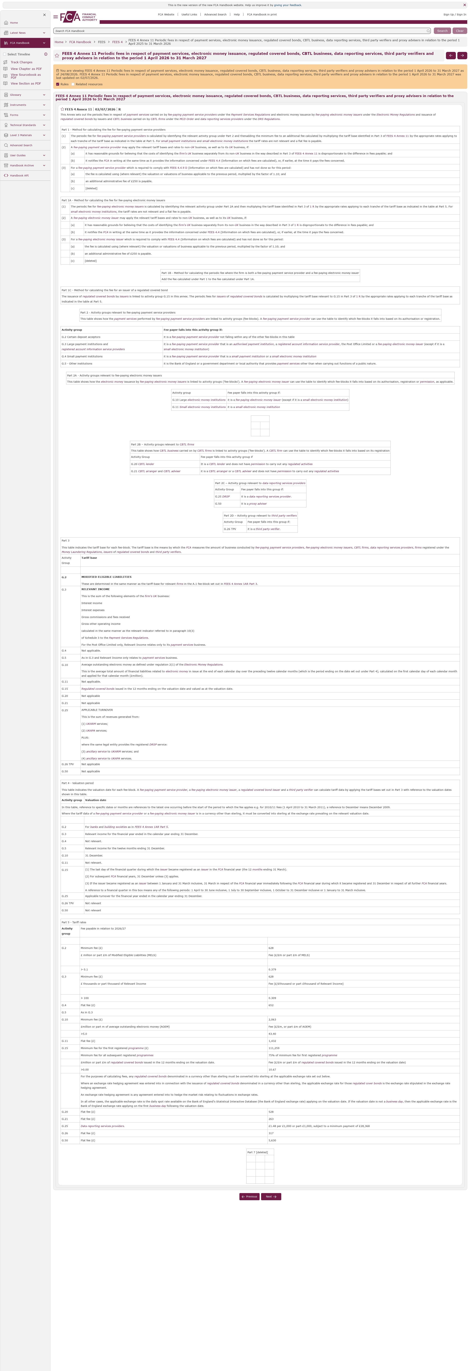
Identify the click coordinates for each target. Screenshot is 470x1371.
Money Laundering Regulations (82, 552)
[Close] (464, 4)
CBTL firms (158, 119)
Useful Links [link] (189, 14)
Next (269, 1196)
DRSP (225, 496)
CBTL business (122, 119)
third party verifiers (284, 515)
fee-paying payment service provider (97, 147)
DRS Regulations (269, 119)
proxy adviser (258, 503)
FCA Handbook (80, 42)
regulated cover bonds (367, 1083)
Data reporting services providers (102, 1126)
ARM (93, 724)
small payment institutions (178, 141)
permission (427, 381)
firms (418, 547)
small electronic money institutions (225, 141)
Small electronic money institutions (203, 407)
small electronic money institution (186, 349)
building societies (115, 827)
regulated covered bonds (77, 119)
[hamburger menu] (55, 17)
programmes (145, 1055)
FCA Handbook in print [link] (262, 14)
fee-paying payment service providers (192, 114)
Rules (64, 84)
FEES (101, 42)
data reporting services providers (221, 119)
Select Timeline (19, 54)
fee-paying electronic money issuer (96, 218)
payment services (138, 114)
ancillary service (96, 751)
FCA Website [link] (166, 14)
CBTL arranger (147, 471)
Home (59, 42)
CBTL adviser (172, 471)
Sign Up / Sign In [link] (455, 14)
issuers (124, 296)
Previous (251, 1196)
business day (394, 1101)
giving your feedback (287, 5)
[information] (45, 54)
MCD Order (187, 119)
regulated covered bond (256, 790)
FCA (106, 160)
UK (192, 147)
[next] (462, 55)
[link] (79, 16)
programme (136, 1048)
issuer (276, 790)
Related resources (89, 84)
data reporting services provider (270, 496)
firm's (183, 153)
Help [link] (237, 14)
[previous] (451, 55)
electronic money (112, 381)
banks (94, 827)
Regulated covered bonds (98, 689)
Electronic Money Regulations (396, 114)
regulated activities (300, 464)
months (257, 869)
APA (92, 730)
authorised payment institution (253, 344)
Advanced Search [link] (215, 14)
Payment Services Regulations (250, 114)
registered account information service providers (93, 349)
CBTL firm (275, 450)
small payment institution (248, 356)
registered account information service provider (309, 344)
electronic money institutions (206, 400)
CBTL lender (146, 464)
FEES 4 (117, 42)
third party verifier (268, 529)
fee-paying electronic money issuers (339, 114)
